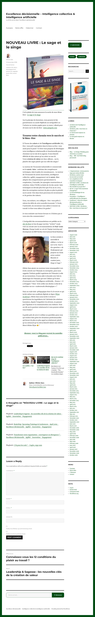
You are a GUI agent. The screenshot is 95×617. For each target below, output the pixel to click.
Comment (10, 471)
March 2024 (73, 280)
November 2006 (74, 453)
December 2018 (74, 350)
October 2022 (74, 301)
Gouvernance (10, 65)
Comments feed (74, 491)
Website (9, 517)
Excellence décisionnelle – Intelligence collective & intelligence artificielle (28, 609)
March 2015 (73, 387)
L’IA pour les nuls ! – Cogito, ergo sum (28, 445)
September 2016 (74, 361)
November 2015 (74, 375)
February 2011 (74, 416)
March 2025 (73, 260)
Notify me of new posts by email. (16, 534)
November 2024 (74, 268)
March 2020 (73, 332)
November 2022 (74, 299)
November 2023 (74, 281)
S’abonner (29, 28)
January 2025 (73, 264)
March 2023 (73, 293)
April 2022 (73, 307)
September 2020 (74, 328)
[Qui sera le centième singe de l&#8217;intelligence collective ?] (58, 366)
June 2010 (72, 424)
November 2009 (74, 430)
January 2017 (73, 357)
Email (9, 508)
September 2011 (74, 412)
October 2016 (73, 359)
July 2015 (72, 379)
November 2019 (74, 336)
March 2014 (73, 398)
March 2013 (73, 406)
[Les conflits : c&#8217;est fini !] (29, 360)
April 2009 (73, 434)
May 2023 (72, 289)
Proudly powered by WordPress (60, 609)
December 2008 (74, 437)
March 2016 (73, 371)
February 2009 (74, 435)
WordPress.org (74, 493)
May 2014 (72, 396)
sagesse (15, 71)
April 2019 (73, 344)
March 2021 (73, 320)
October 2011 (73, 410)
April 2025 (73, 258)
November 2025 (74, 250)
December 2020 (74, 322)
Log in (71, 488)
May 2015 (72, 383)
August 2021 (73, 318)
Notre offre (19, 28)
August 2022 (73, 305)
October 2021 (73, 315)
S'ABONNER (74, 45)
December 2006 (74, 451)
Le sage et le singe (34, 115)
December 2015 (74, 373)
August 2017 (73, 356)
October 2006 (74, 455)
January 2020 (73, 334)
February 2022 (74, 311)
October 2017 (73, 354)
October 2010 (73, 420)
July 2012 (72, 408)
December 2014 (74, 391)
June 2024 (73, 276)
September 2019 (74, 338)
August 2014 (73, 395)
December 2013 (74, 400)
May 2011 (72, 414)
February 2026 (74, 244)
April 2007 (73, 447)
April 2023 (73, 291)
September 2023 (74, 285)
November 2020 (74, 324)
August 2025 (73, 252)
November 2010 (74, 418)
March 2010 (73, 426)
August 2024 (73, 272)
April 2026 (73, 241)
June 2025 (73, 256)
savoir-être (9, 73)
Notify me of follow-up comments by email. (19, 528)
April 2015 (73, 385)
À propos (9, 28)
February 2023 (74, 295)
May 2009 (73, 432)
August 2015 (73, 377)
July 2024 (72, 274)
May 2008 (72, 441)
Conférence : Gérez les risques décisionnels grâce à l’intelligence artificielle (78, 202)
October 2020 (74, 326)
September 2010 (74, 422)
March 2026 (73, 242)
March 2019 (73, 346)
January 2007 (73, 449)
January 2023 (73, 297)
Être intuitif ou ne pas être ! (78, 187)
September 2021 (74, 317)
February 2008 (74, 443)
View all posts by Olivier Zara (37, 387)
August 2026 (73, 235)
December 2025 (74, 248)
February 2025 (74, 262)
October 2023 (73, 283)
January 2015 (73, 389)
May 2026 (73, 239)
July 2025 (72, 254)
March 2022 (73, 309)
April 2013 (73, 404)
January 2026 (74, 246)
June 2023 (73, 287)
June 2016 (73, 365)
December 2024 (74, 266)
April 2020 (73, 330)
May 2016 (72, 367)
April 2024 (73, 278)
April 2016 (73, 369)
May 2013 (72, 402)
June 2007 (73, 445)
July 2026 (72, 237)
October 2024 (74, 270)
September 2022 (74, 303)
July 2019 (72, 340)
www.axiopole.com (50, 128)
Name (9, 499)
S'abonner (58, 595)
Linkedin (81, 56)
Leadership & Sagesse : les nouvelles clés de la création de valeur (43, 368)
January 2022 (73, 313)
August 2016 (73, 363)
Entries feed (73, 489)
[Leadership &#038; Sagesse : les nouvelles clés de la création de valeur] (43, 360)
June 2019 (73, 342)
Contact (39, 28)
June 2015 (72, 381)
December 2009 (74, 428)
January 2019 (73, 348)
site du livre (27, 224)
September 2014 (74, 393)
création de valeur (11, 67)
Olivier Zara (9, 59)
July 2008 (72, 439)
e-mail (72, 56)
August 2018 (73, 352)
